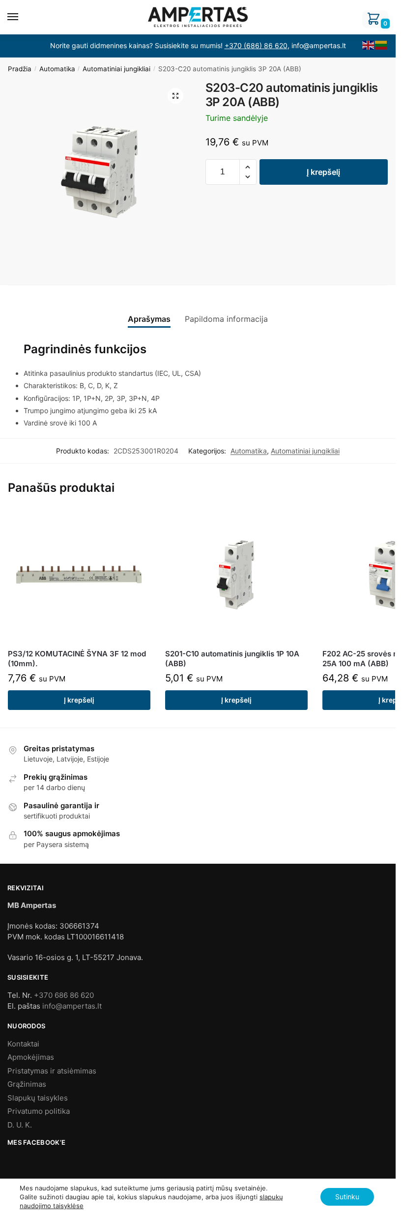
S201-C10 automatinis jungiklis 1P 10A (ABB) (232, 658)
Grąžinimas (26, 1084)
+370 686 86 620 (64, 995)
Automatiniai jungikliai (116, 69)
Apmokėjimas (30, 1057)
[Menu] (22, 17)
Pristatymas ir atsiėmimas (51, 1070)
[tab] (149, 310)
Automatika (57, 69)
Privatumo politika (38, 1111)
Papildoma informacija (226, 319)
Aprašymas (149, 319)
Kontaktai (23, 1043)
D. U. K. (19, 1125)
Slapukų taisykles (37, 1097)
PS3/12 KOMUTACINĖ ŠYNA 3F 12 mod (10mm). (77, 658)
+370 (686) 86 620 (256, 45)
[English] (368, 45)
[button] (248, 167)
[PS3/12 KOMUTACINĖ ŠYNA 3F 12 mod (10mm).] (79, 575)
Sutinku (347, 1196)
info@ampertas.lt (72, 1006)
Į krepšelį (323, 172)
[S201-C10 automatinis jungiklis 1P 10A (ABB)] (236, 575)
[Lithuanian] (381, 45)
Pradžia (19, 69)
